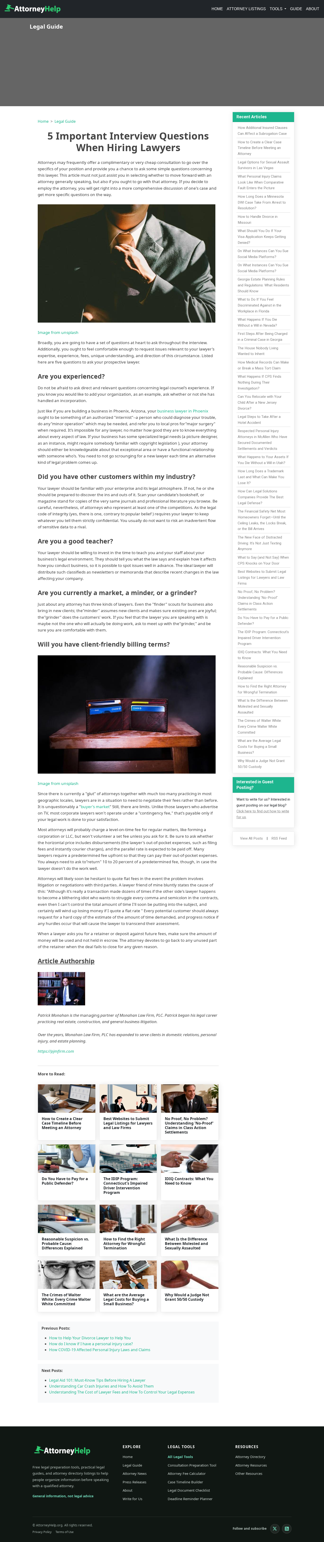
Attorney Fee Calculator (187, 1473)
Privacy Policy (42, 1532)
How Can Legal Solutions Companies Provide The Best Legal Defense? (260, 497)
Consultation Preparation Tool (192, 1465)
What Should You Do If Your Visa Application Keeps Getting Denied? (262, 237)
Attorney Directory (250, 1456)
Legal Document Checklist (189, 1490)
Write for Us (132, 1498)
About (312, 9)
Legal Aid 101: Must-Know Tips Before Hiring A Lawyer (97, 1380)
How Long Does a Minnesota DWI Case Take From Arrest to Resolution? (262, 202)
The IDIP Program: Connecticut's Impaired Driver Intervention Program (125, 1185)
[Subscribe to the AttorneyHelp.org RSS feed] (287, 1528)
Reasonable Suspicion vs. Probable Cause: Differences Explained (65, 1243)
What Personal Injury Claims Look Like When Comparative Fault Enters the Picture (261, 182)
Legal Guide (65, 121)
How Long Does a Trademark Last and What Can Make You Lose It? (261, 477)
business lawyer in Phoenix (182, 411)
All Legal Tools (180, 1456)
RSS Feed (279, 838)
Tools (276, 9)
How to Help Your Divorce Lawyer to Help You (90, 1337)
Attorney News (135, 1473)
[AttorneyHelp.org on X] (275, 1528)
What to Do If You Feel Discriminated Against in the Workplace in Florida (259, 305)
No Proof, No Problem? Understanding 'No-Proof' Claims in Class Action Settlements (189, 1125)
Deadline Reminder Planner (190, 1498)
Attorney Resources (251, 1465)
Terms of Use (65, 1532)
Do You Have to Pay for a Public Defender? (65, 1181)
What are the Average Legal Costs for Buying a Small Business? (126, 1299)
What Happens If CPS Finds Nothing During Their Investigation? (259, 382)
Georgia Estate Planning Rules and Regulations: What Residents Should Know (263, 285)
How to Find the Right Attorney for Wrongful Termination (124, 1243)
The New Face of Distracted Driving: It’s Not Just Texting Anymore (260, 543)
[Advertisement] (162, 65)
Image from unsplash (58, 332)
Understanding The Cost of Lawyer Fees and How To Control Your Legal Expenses (122, 1392)
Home (217, 9)
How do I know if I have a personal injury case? (91, 1343)
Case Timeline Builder (185, 1482)
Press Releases (134, 1482)
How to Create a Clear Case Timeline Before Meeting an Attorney (62, 1123)
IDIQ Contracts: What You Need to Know (189, 1181)
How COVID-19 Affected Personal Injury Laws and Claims (99, 1349)
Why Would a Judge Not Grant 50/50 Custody (187, 1297)
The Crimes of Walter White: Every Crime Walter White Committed (66, 1299)
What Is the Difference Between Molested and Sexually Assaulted (186, 1243)
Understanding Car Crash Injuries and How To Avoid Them (101, 1386)
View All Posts (251, 838)
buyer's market (95, 806)
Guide (296, 9)
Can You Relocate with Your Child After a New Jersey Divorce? (260, 402)
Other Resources (248, 1473)
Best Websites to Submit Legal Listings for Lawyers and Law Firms (128, 1123)
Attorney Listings (246, 9)
